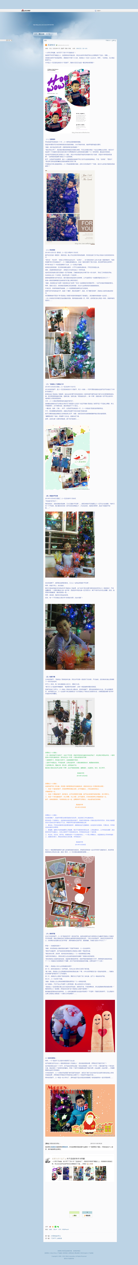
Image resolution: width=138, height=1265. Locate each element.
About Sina (53, 1253)
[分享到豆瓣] (55, 1227)
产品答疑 (90, 1253)
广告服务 (59, 1253)
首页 (35, 34)
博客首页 (65, 1147)
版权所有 (71, 1258)
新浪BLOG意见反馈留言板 (65, 1251)
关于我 (48, 34)
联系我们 (65, 1253)
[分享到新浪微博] (50, 1227)
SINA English (84, 1253)
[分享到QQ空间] (53, 1227)
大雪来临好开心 (56, 1236)
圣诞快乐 (54, 1147)
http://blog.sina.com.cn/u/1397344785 (43, 25)
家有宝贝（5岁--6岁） (82, 48)
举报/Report (65, 1229)
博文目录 (41, 34)
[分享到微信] (58, 1227)
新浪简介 (47, 1253)
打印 (60, 1229)
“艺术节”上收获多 (56, 1238)
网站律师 (77, 1253)
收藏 (50, 1229)
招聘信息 (71, 1253)
